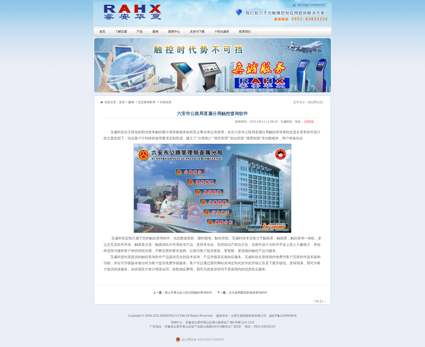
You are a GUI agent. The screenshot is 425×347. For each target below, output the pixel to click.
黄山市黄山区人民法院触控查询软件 (188, 292)
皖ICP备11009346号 (283, 315)
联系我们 (245, 31)
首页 (102, 31)
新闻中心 (174, 31)
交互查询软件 (147, 102)
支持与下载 (197, 31)
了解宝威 (121, 31)
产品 (140, 31)
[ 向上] (319, 301)
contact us (317, 5)
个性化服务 (221, 31)
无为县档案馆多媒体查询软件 (248, 292)
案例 (155, 31)
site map (303, 5)
